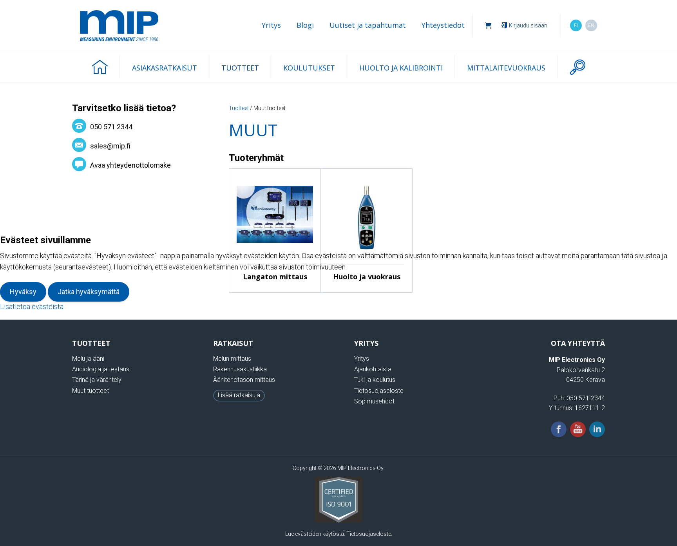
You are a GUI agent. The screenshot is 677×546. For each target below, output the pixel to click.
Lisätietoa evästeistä (31, 306)
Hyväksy (23, 291)
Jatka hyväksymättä (88, 291)
